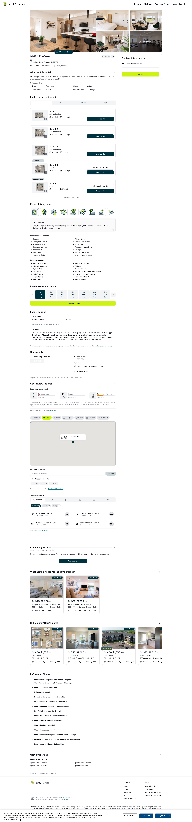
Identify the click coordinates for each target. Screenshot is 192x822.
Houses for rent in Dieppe (143, 4)
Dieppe (53, 773)
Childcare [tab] (36, 506)
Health (80, 418)
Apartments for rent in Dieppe (166, 4)
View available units (100, 167)
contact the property (105, 346)
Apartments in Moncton (38, 763)
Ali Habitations (79, 605)
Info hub (182, 4)
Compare (107, 56)
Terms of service (150, 786)
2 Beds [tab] (83, 103)
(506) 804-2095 (82, 359)
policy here (64, 799)
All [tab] (41, 103)
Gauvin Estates (146, 656)
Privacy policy (149, 789)
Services (92, 418)
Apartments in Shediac (82, 763)
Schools (37, 418)
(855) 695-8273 (82, 356)
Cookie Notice (15, 820)
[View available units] (40, 115)
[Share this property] (113, 56)
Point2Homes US (130, 799)
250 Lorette (108, 656)
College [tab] (56, 506)
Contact (140, 74)
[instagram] (87, 371)
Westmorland (44, 773)
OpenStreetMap (43, 530)
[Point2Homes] (40, 782)
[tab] (35, 212)
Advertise (127, 792)
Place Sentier (73, 656)
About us (127, 786)
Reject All (146, 816)
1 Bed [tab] (62, 103)
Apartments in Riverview (39, 766)
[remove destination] (114, 479)
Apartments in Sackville (82, 766)
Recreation (104, 418)
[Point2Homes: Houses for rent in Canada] (14, 4)
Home (32, 773)
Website (79, 363)
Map (70, 52)
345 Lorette (36, 656)
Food (58, 418)
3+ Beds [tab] (104, 103)
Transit (48, 418)
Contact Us (100, 172)
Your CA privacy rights (152, 792)
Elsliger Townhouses (46, 605)
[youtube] (90, 371)
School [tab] (46, 506)
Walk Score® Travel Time (55, 489)
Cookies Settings (130, 816)
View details (100, 119)
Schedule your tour (73, 303)
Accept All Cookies (163, 816)
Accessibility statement (152, 795)
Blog (125, 795)
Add (112, 474)
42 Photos (61, 52)
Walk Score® (52, 410)
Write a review (73, 561)
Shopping (69, 418)
